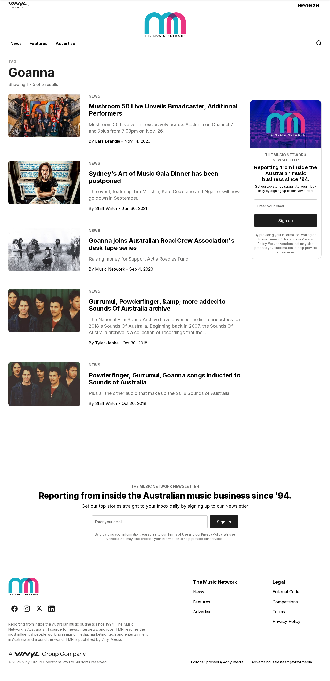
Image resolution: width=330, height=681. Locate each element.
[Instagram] (27, 609)
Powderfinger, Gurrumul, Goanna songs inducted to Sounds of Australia (164, 378)
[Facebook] (14, 609)
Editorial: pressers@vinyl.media (217, 662)
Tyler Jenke (107, 342)
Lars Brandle (107, 141)
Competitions (285, 601)
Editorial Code (286, 591)
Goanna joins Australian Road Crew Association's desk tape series (161, 244)
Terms (279, 611)
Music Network (110, 269)
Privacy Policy (211, 534)
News (15, 43)
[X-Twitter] (39, 609)
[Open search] (319, 43)
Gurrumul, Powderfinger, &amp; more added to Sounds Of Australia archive (157, 305)
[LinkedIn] (51, 609)
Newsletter (309, 5)
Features (38, 43)
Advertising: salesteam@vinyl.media (282, 662)
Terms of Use (278, 239)
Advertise (65, 43)
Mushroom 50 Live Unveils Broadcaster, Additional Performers (163, 109)
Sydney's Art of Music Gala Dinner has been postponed (153, 177)
